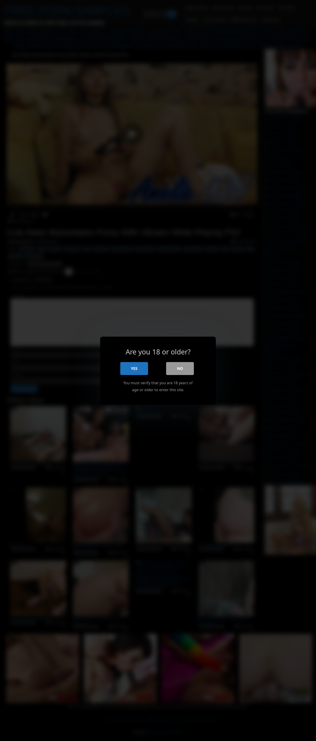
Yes (134, 368)
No (180, 368)
